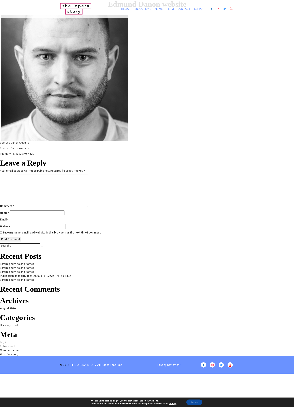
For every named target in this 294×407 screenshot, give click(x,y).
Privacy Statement (169, 364)
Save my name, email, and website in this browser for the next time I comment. (52, 232)
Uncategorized (9, 325)
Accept (194, 402)
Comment (7, 206)
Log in (3, 342)
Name (4, 212)
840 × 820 (28, 153)
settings (172, 403)
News (159, 8)
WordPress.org (9, 354)
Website (5, 226)
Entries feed (7, 346)
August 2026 (8, 308)
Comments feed (10, 350)
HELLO (125, 8)
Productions (142, 8)
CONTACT (183, 8)
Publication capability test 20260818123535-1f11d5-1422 (35, 275)
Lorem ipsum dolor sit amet (17, 263)
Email (4, 219)
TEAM (170, 8)
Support (200, 8)
